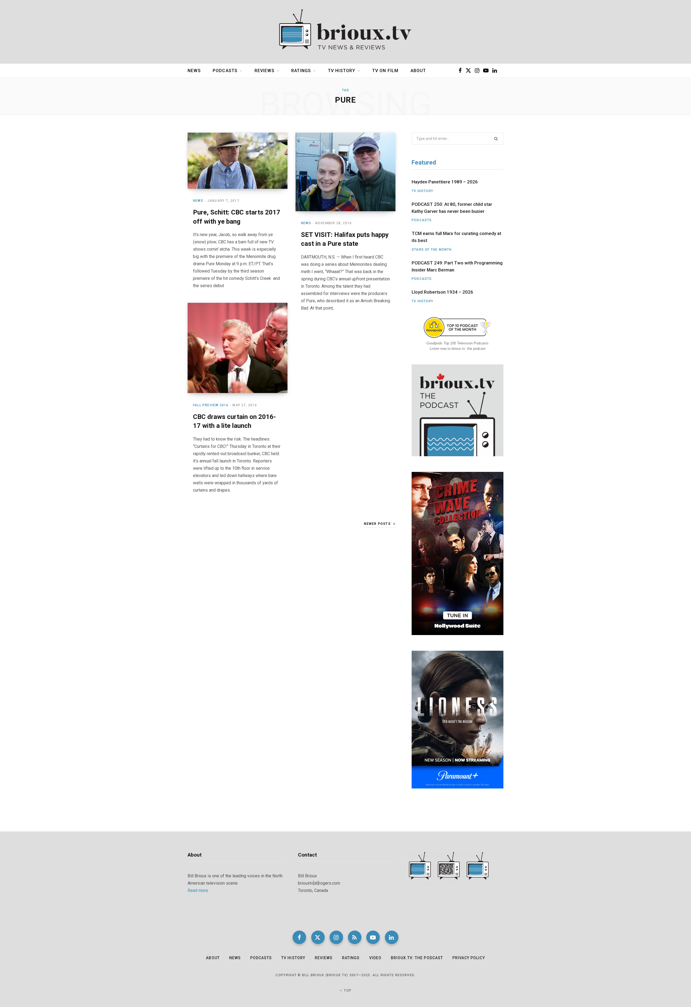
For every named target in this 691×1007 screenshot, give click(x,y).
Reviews (265, 70)
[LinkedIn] (391, 937)
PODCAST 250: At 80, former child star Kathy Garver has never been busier (452, 208)
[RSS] (354, 937)
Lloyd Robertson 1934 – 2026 (442, 292)
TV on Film (385, 70)
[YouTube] (373, 937)
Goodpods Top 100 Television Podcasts (457, 343)
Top (347, 990)
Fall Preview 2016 (210, 405)
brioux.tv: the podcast (417, 958)
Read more (198, 890)
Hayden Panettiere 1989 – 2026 (445, 181)
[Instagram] (336, 937)
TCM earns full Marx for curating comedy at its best (456, 237)
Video (375, 958)
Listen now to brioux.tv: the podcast (458, 349)
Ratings (301, 70)
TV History (341, 70)
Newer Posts (377, 524)
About (418, 70)
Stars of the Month (432, 249)
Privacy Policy (468, 958)
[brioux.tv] (345, 32)
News (194, 70)
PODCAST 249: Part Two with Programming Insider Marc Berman (457, 266)
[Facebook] (299, 937)
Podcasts (225, 70)
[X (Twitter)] (318, 937)
